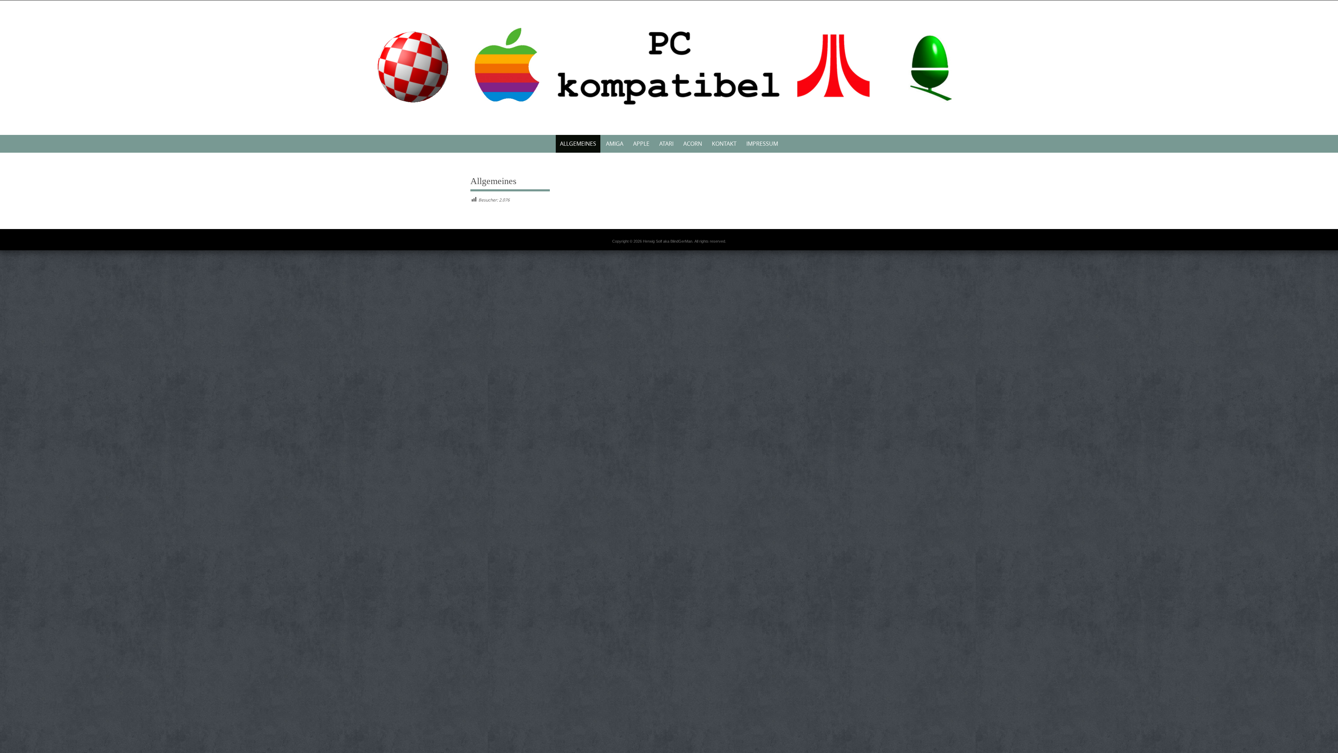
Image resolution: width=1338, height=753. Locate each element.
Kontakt (724, 143)
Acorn (692, 143)
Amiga (614, 143)
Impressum (762, 143)
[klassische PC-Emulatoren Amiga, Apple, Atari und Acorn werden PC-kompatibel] (669, 66)
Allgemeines (578, 143)
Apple (641, 143)
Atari (666, 143)
